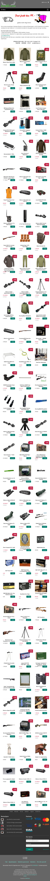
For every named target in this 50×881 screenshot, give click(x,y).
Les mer (25, 874)
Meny (4, 9)
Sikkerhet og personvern (23, 862)
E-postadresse (29, 838)
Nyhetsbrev (33, 862)
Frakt (6, 862)
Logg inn (32, 811)
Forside (11, 811)
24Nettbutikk (27, 878)
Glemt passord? (46, 849)
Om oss (21, 811)
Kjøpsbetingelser (13, 862)
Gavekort (27, 811)
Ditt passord (28, 843)
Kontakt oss (37, 811)
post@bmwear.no (6, 35)
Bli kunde (16, 811)
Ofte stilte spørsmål (41, 862)
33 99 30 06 (35, 865)
